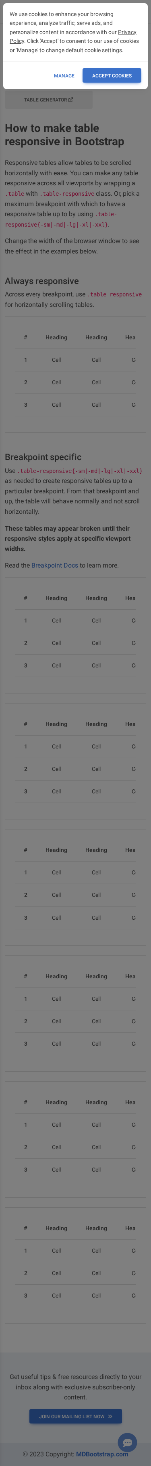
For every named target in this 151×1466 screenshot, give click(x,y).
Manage (64, 76)
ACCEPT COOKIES (112, 76)
